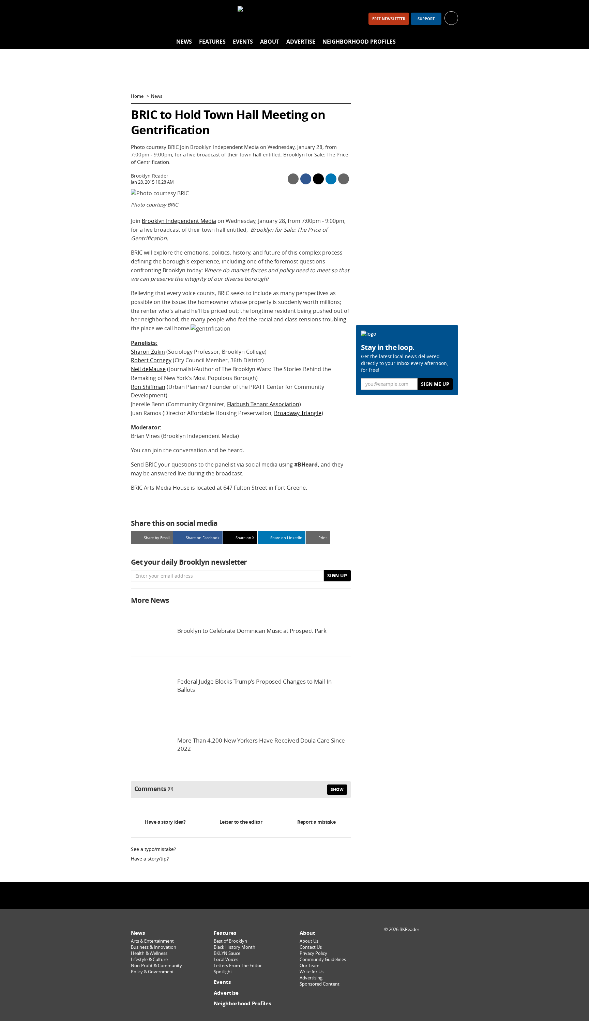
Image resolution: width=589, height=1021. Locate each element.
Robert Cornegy (151, 360)
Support (426, 18)
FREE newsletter (388, 18)
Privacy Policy (313, 953)
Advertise (300, 41)
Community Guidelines (323, 959)
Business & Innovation (153, 947)
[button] (451, 17)
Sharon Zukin (148, 351)
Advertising (311, 978)
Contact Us (311, 947)
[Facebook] (139, 18)
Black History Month (234, 947)
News (184, 41)
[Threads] (174, 18)
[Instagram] (157, 18)
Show (337, 789)
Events (243, 41)
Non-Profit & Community (156, 966)
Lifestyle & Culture (149, 959)
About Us (309, 941)
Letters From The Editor (238, 966)
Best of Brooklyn (230, 941)
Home (137, 96)
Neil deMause (148, 369)
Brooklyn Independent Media (179, 221)
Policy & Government (152, 972)
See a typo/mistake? (153, 849)
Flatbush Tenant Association (263, 404)
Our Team (309, 966)
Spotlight (223, 972)
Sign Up (337, 575)
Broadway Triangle (297, 413)
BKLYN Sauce (227, 953)
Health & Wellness (149, 953)
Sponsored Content (319, 984)
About (269, 41)
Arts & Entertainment (152, 941)
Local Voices (226, 959)
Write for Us (311, 972)
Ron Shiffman (148, 387)
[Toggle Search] (451, 42)
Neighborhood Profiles (359, 41)
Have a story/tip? (150, 858)
